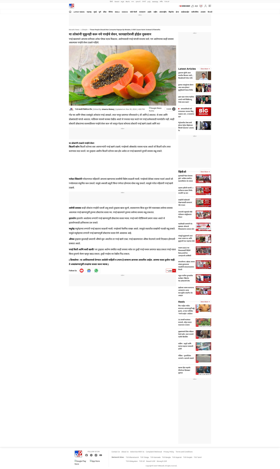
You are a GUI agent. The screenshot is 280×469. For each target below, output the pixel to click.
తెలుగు (128, 2)
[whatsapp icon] (96, 271)
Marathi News (74, 30)
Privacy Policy (169, 452)
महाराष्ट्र (89, 12)
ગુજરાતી (138, 2)
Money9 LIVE (162, 461)
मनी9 (161, 2)
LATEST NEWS (79, 12)
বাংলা (132, 2)
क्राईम (149, 12)
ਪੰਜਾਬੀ (144, 2)
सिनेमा (111, 12)
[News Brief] (184, 6)
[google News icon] (89, 271)
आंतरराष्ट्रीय (162, 12)
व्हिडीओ (182, 171)
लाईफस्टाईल (185, 12)
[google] (156, 109)
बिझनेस (171, 12)
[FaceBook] (86, 455)
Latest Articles (187, 68)
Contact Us (116, 452)
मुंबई (95, 12)
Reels (117, 12)
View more (204, 69)
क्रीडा (104, 12)
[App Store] (96, 462)
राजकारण (142, 12)
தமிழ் (148, 2)
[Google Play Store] (81, 462)
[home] (70, 11)
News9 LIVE (150, 461)
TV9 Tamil (197, 457)
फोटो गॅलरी (133, 12)
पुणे (100, 12)
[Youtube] (100, 455)
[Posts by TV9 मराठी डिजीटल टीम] (71, 109)
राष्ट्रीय (155, 12)
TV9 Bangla (166, 457)
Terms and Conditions (184, 452)
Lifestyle (84, 30)
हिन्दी (111, 2)
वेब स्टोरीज (211, 12)
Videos (125, 12)
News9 (117, 2)
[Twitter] (91, 455)
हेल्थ (177, 12)
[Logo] (71, 6)
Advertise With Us (137, 452)
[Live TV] (200, 6)
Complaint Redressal (154, 452)
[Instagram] (96, 455)
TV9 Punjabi (187, 457)
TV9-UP (166, 2)
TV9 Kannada (155, 457)
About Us (125, 452)
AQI (196, 6)
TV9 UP (142, 461)
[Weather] (193, 6)
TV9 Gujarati (177, 457)
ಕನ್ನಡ (122, 2)
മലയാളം (155, 2)
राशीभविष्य (194, 12)
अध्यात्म (203, 12)
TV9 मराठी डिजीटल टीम (83, 109)
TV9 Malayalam (132, 461)
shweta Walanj (108, 109)
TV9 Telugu (144, 457)
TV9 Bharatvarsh (132, 457)
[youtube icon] (81, 271)
